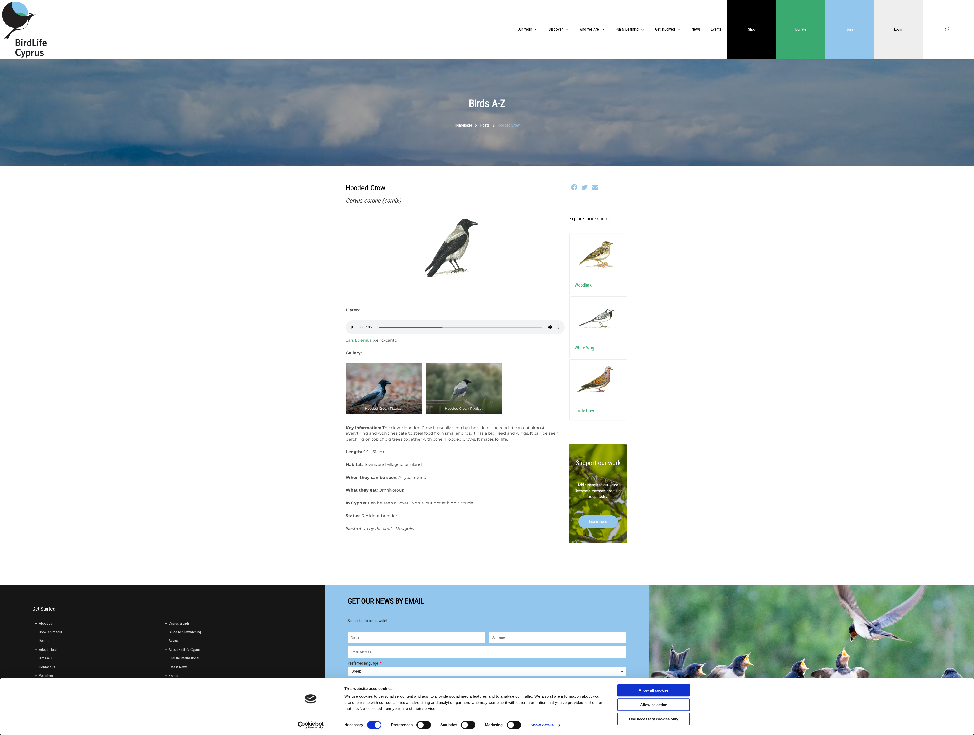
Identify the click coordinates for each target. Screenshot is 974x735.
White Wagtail (587, 348)
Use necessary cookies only (653, 719)
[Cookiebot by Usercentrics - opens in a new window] (311, 725)
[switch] (423, 725)
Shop (752, 29)
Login (898, 29)
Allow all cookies (654, 690)
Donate (800, 29)
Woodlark (583, 285)
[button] (574, 187)
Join (849, 29)
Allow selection (653, 705)
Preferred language (363, 663)
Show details (542, 725)
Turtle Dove (585, 410)
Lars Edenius (359, 340)
